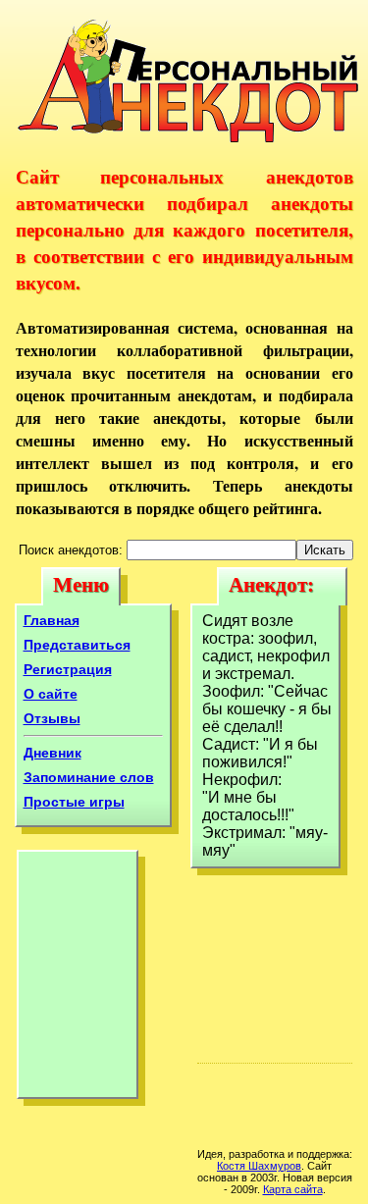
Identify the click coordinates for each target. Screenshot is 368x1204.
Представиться (77, 645)
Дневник (52, 752)
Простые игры (74, 802)
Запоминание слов (89, 777)
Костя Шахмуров (259, 1166)
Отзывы (52, 718)
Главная (51, 620)
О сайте (51, 694)
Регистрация (68, 669)
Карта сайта (293, 1189)
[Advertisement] (77, 979)
